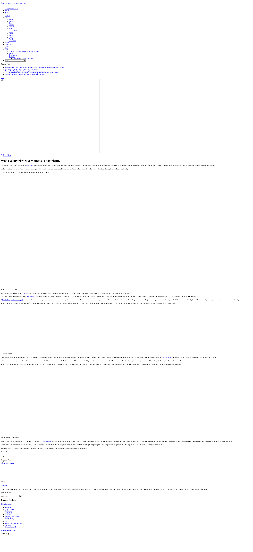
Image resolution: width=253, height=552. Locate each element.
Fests (6, 48)
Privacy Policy (9, 509)
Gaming (11, 26)
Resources (12, 57)
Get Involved (9, 518)
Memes (11, 19)
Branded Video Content (12, 516)
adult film (29, 165)
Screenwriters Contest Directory (23, 58)
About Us (8, 507)
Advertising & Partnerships (13, 523)
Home (7, 10)
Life (6, 17)
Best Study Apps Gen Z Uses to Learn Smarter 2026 (21, 69)
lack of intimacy (32, 296)
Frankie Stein (7, 156)
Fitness (15, 30)
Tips (6, 521)
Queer (11, 33)
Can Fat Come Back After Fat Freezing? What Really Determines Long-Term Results (31, 73)
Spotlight (11, 53)
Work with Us (9, 514)
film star (25, 293)
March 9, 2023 (5, 154)
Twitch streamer (47, 441)
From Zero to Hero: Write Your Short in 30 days (24, 51)
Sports (11, 35)
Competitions (13, 55)
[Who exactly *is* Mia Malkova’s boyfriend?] (14, 481)
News (6, 12)
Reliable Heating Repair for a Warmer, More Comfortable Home (25, 71)
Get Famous (8, 511)
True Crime (12, 41)
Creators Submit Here (11, 527)
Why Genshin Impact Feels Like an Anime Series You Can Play (25, 74)
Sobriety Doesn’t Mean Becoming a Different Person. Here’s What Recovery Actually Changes (34, 67)
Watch (7, 42)
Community (8, 525)
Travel (11, 39)
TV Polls (7, 16)
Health (11, 28)
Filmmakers (8, 44)
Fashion (11, 25)
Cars (10, 23)
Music (11, 32)
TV (6, 14)
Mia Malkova (11, 463)
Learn (6, 49)
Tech (10, 37)
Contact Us (8, 513)
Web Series (8, 46)
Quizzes (11, 21)
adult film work (166, 357)
